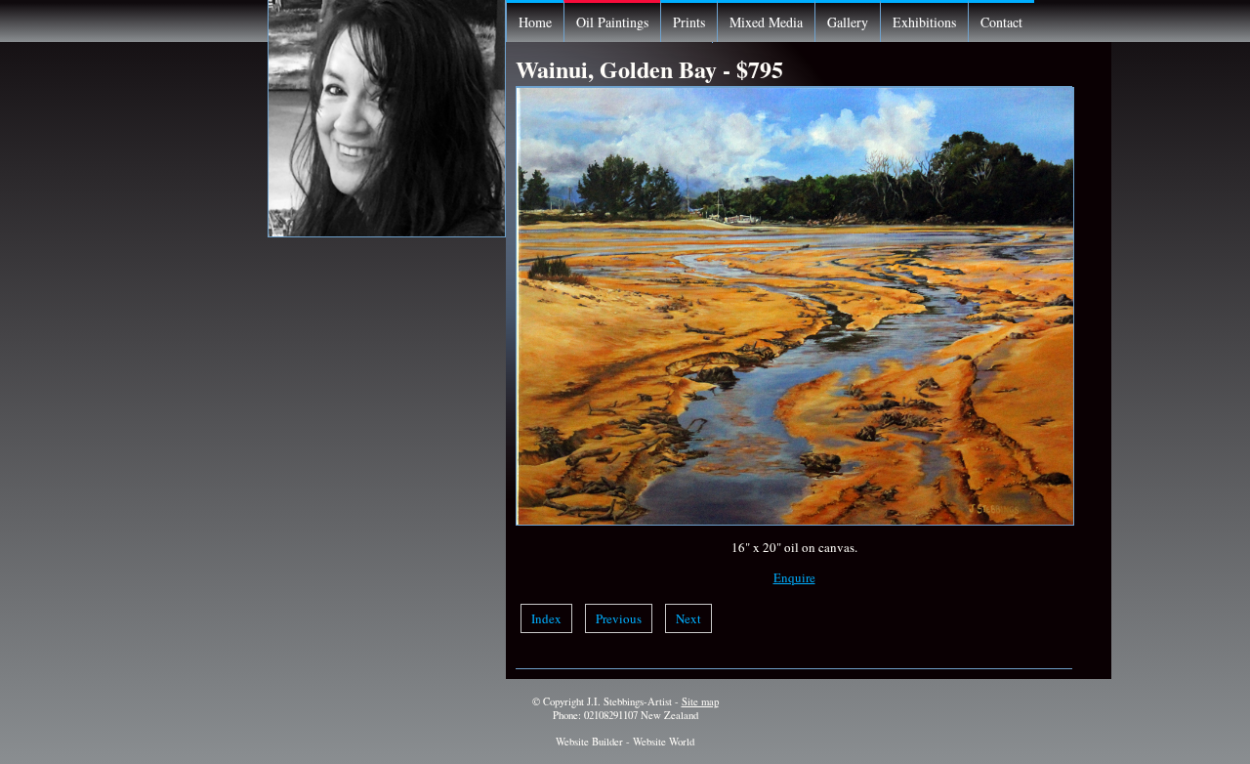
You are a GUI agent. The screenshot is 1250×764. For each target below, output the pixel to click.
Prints (689, 22)
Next (688, 618)
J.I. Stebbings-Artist (629, 701)
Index (546, 618)
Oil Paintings (612, 22)
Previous (619, 618)
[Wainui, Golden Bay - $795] (795, 521)
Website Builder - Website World (625, 741)
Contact (1001, 22)
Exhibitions (924, 22)
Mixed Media (766, 22)
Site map (700, 701)
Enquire (794, 577)
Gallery (847, 22)
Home (535, 22)
